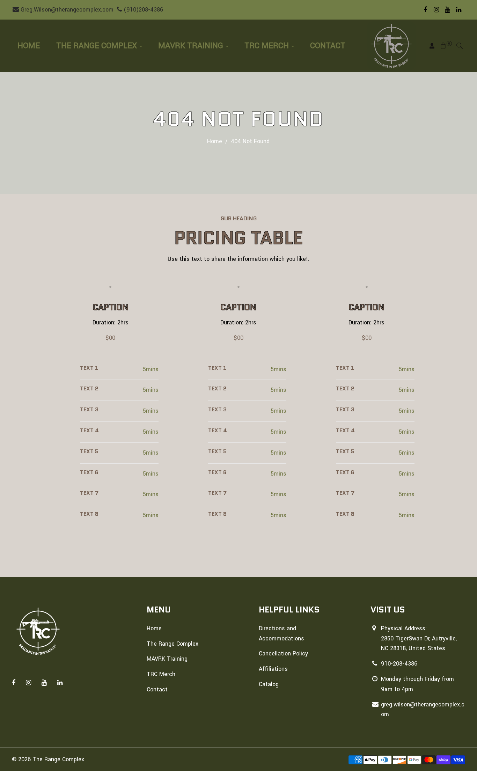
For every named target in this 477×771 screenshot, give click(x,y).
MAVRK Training (191, 45)
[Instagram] (436, 10)
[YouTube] (447, 10)
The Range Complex (97, 45)
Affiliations (273, 669)
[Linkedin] (459, 10)
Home (28, 45)
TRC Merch (267, 45)
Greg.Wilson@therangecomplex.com (66, 10)
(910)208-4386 (142, 10)
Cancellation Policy (283, 653)
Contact (327, 45)
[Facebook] (425, 10)
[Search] (459, 46)
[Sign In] (432, 46)
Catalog (269, 684)
